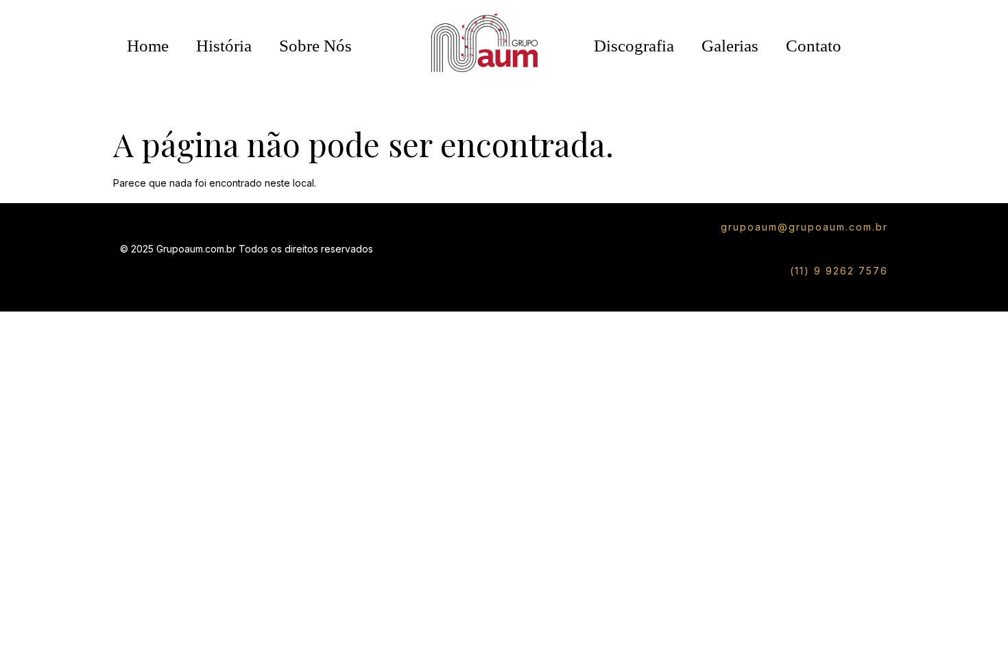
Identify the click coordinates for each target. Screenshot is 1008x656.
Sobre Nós (315, 45)
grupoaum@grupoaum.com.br (804, 227)
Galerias (729, 45)
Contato (813, 45)
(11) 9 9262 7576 (839, 271)
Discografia (634, 45)
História (224, 45)
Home (148, 45)
